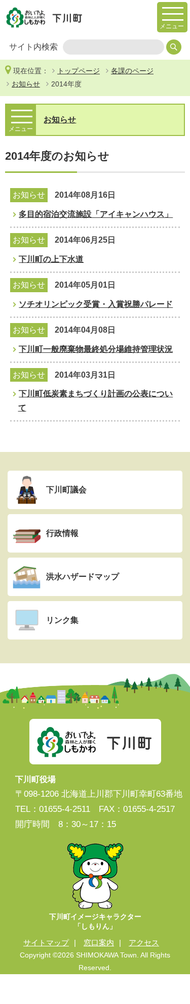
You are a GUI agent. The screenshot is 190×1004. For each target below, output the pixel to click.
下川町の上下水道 (51, 259)
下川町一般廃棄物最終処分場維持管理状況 (96, 349)
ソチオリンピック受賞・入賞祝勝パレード (96, 304)
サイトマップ (46, 942)
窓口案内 (99, 942)
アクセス (144, 942)
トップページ (78, 71)
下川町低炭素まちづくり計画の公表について (95, 400)
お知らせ (26, 84)
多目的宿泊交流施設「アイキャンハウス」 (96, 214)
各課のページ (132, 71)
